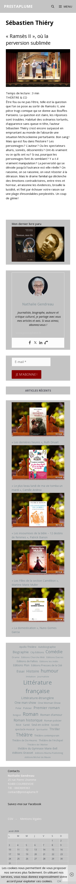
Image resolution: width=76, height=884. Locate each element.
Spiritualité (42, 729)
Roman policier (53, 720)
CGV (10, 819)
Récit (18, 725)
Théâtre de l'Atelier (37, 744)
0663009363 (22, 788)
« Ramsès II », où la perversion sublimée (28, 39)
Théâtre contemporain (46, 735)
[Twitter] (35, 343)
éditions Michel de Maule (38, 757)
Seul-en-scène (40, 725)
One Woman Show (49, 703)
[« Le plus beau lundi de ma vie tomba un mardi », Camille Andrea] (38, 463)
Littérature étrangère (37, 698)
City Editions (37, 652)
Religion (17, 715)
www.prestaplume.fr (28, 333)
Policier (27, 708)
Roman (30, 714)
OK (59, 881)
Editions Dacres (54, 657)
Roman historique (28, 720)
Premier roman (47, 707)
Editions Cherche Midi (33, 657)
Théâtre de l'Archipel (51, 740)
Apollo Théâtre (27, 647)
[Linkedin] (40, 343)
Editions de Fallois (27, 661)
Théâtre (24, 735)
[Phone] (46, 343)
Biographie (21, 652)
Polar (18, 708)
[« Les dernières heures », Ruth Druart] (38, 419)
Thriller (54, 729)
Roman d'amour (51, 715)
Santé (26, 725)
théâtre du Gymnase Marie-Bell (37, 748)
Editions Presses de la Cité (46, 665)
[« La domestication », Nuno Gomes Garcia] (38, 605)
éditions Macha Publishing (49, 752)
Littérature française (37, 687)
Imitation (31, 676)
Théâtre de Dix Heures (24, 740)
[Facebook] (30, 343)
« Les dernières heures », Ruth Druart (35, 442)
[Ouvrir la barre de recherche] (52, 6)
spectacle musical (24, 729)
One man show (25, 702)
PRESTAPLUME (18, 6)
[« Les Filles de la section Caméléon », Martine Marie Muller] (38, 558)
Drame (15, 657)
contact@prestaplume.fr (23, 792)
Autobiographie (47, 647)
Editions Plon (21, 665)
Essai (21, 671)
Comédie (54, 651)
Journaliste (43, 676)
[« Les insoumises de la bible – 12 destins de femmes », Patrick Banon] (38, 510)
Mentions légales (31, 819)
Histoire (32, 671)
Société (55, 725)
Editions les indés (49, 661)
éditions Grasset (22, 753)
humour (49, 670)
